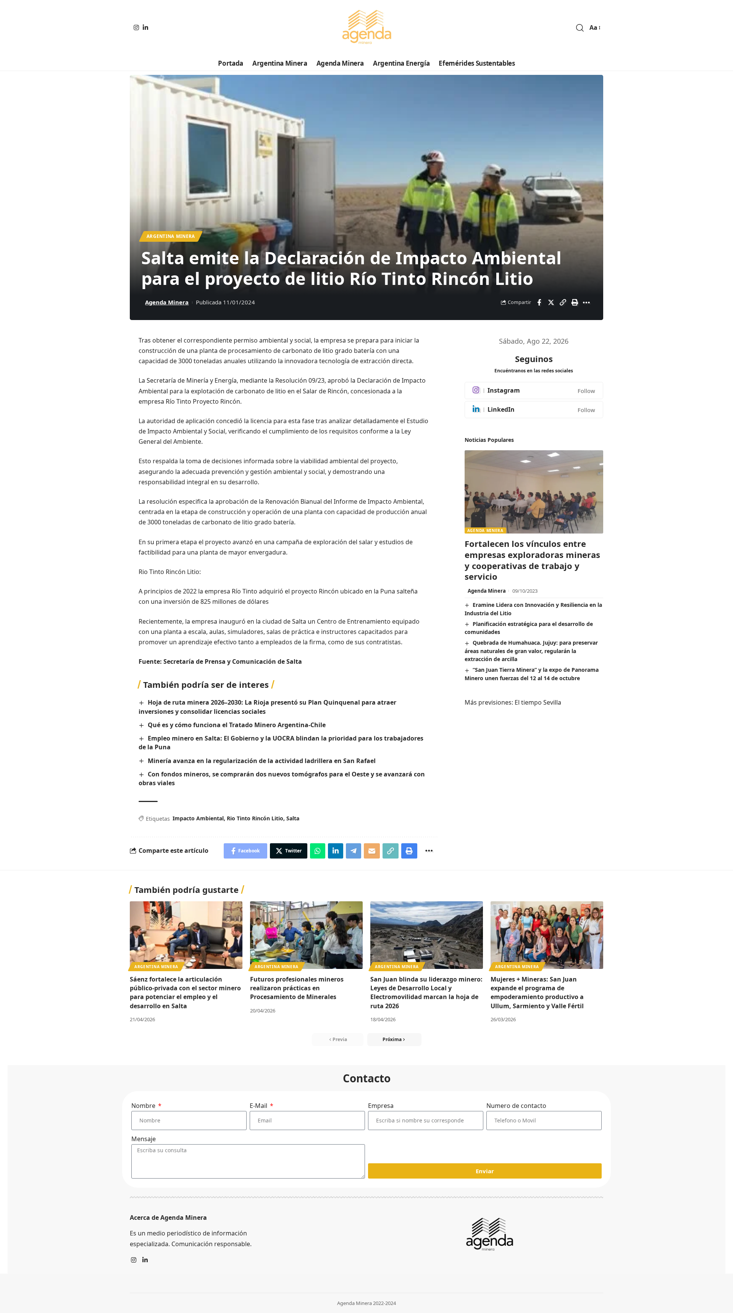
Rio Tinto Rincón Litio (255, 818)
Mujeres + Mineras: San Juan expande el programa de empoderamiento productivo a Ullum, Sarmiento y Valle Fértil (537, 992)
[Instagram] (136, 27)
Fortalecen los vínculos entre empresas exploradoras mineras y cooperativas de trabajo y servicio (532, 560)
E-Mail (259, 1105)
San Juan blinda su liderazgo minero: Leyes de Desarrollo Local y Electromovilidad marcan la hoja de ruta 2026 (426, 992)
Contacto (367, 1078)
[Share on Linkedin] (335, 851)
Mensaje (143, 1139)
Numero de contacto (516, 1105)
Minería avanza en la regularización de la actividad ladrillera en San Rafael (262, 761)
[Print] (574, 302)
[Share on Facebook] (539, 302)
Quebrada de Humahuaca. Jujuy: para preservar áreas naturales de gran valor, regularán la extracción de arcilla (531, 651)
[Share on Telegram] (353, 851)
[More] (586, 302)
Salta (292, 818)
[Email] (372, 851)
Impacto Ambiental (198, 818)
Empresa (381, 1105)
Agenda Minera (167, 302)
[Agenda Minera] (366, 28)
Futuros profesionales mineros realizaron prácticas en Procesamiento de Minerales (297, 988)
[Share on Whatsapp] (317, 851)
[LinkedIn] (145, 27)
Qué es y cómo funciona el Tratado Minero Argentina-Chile (237, 725)
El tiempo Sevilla (538, 702)
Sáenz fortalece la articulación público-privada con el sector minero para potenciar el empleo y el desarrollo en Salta (185, 992)
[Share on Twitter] (551, 302)
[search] (580, 27)
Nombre (144, 1105)
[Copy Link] (562, 302)
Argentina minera (171, 236)
